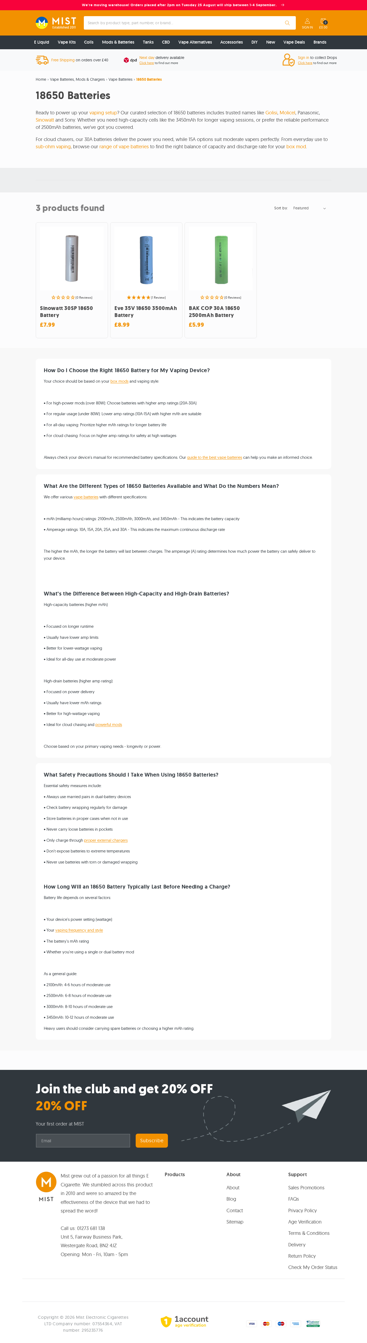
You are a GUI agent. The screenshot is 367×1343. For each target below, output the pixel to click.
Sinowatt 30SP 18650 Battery (66, 312)
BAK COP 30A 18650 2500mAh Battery (214, 312)
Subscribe (152, 1140)
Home (41, 79)
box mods (119, 381)
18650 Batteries (149, 79)
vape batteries (86, 496)
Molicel (287, 113)
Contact (234, 1210)
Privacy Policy (302, 1210)
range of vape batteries (124, 146)
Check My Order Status (312, 1267)
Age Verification (305, 1222)
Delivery (296, 1245)
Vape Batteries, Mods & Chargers (77, 79)
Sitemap (234, 1222)
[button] (323, 21)
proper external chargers (106, 840)
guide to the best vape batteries (214, 457)
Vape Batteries (120, 79)
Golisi (271, 113)
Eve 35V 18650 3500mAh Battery (145, 312)
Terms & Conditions (309, 1233)
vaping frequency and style (79, 930)
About (232, 1188)
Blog (231, 1199)
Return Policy (302, 1256)
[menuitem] (42, 42)
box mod (296, 146)
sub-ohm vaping (53, 146)
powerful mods (108, 724)
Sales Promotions (306, 1188)
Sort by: (281, 208)
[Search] (287, 23)
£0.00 (323, 27)
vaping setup (102, 113)
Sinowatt (45, 120)
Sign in (307, 27)
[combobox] (190, 23)
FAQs (293, 1199)
